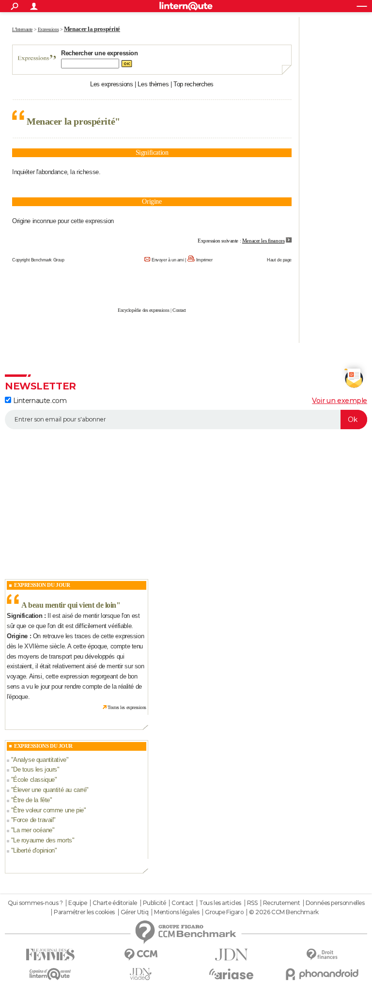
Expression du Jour (42, 585)
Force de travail (33, 820)
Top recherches (193, 84)
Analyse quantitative (39, 759)
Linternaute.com (38, 400)
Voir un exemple (339, 400)
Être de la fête (31, 800)
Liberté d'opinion (34, 850)
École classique (34, 779)
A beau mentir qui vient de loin (68, 605)
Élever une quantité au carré (49, 789)
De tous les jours (35, 769)
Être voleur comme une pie (48, 810)
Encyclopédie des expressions (143, 310)
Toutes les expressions (127, 707)
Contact (179, 310)
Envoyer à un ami (168, 260)
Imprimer (204, 260)
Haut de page (279, 260)
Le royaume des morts (42, 840)
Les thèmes (153, 84)
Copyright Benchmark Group (38, 260)
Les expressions (111, 84)
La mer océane (32, 830)
